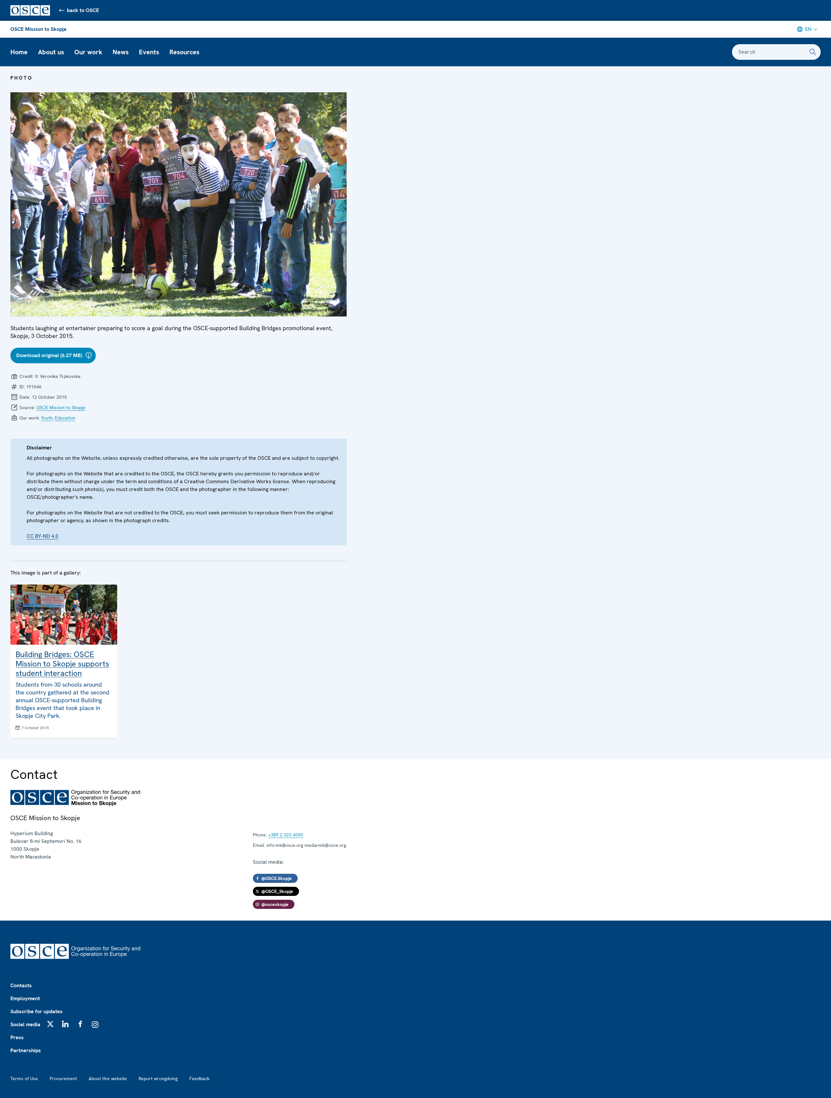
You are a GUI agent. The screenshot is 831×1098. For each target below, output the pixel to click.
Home (19, 52)
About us (51, 52)
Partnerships (25, 1050)
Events (149, 52)
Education (65, 418)
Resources (184, 52)
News (121, 52)
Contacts (21, 985)
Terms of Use (24, 1078)
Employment (25, 998)
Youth (47, 418)
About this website (108, 1078)
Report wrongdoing (158, 1078)
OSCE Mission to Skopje (38, 29)
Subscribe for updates (36, 1011)
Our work (88, 52)
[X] (50, 1024)
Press (17, 1037)
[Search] (813, 52)
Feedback (199, 1078)
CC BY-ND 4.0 (42, 536)
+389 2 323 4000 (285, 835)
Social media (25, 1024)
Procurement (63, 1078)
